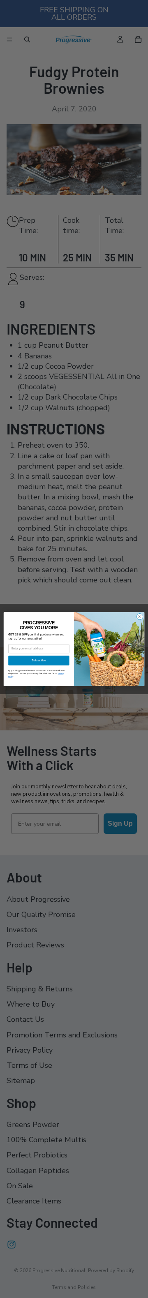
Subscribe (39, 660)
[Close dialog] (139, 617)
